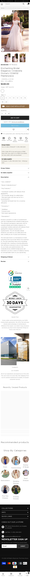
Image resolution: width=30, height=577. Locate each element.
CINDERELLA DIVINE (7, 79)
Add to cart (15, 118)
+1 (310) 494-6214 (21, 147)
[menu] (2, 4)
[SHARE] (27, 129)
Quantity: (4, 110)
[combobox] (15, 4)
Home (2, 8)
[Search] (23, 4)
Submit (22, 546)
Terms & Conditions (17, 122)
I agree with (7, 122)
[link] (15, 432)
